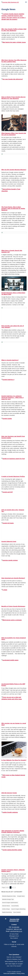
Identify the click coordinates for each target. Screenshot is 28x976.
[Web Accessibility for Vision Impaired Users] (14, 627)
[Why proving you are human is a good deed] (14, 708)
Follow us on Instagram (17, 949)
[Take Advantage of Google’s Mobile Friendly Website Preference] (14, 820)
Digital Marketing (7, 912)
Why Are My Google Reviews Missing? (13, 169)
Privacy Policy (21, 973)
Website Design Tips (8, 899)
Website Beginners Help (9, 896)
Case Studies (17, 912)
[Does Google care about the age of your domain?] (14, 315)
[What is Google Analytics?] (14, 349)
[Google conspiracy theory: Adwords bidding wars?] (14, 858)
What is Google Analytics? (10, 360)
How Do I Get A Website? (14, 957)
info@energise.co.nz (16, 931)
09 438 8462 (15, 927)
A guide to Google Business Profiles (13, 476)
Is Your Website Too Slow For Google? (13, 760)
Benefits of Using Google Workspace (13, 606)
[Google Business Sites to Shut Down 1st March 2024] (14, 283)
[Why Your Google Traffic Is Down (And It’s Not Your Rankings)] (14, 20)
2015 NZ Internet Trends (9, 793)
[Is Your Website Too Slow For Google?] (14, 749)
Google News (21, 896)
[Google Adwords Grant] (14, 530)
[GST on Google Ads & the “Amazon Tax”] (14, 499)
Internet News (6, 905)
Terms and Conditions (9, 973)
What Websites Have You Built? (14, 961)
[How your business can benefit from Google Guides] (14, 426)
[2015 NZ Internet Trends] (14, 782)
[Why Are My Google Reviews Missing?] (14, 160)
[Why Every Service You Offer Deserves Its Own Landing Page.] (14, 49)
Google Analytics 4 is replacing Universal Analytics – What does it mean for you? (12, 397)
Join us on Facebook (10, 949)
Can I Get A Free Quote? (14, 966)
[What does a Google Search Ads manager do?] (14, 240)
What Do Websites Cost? (14, 959)
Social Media (15, 905)
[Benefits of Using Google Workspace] (14, 596)
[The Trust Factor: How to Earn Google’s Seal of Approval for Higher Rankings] (14, 196)
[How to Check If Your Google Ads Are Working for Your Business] (14, 86)
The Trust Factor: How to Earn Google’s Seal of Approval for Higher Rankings (13, 208)
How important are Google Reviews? (13, 578)
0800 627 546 (18, 929)
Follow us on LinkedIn (14, 949)
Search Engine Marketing (18, 909)
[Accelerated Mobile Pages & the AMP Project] (14, 670)
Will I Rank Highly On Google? (14, 963)
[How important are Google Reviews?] (14, 567)
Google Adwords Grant (8, 541)
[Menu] (26, 2)
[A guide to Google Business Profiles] (14, 466)
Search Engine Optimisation (10, 902)
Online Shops (6, 909)
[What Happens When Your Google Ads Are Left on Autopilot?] (14, 122)
